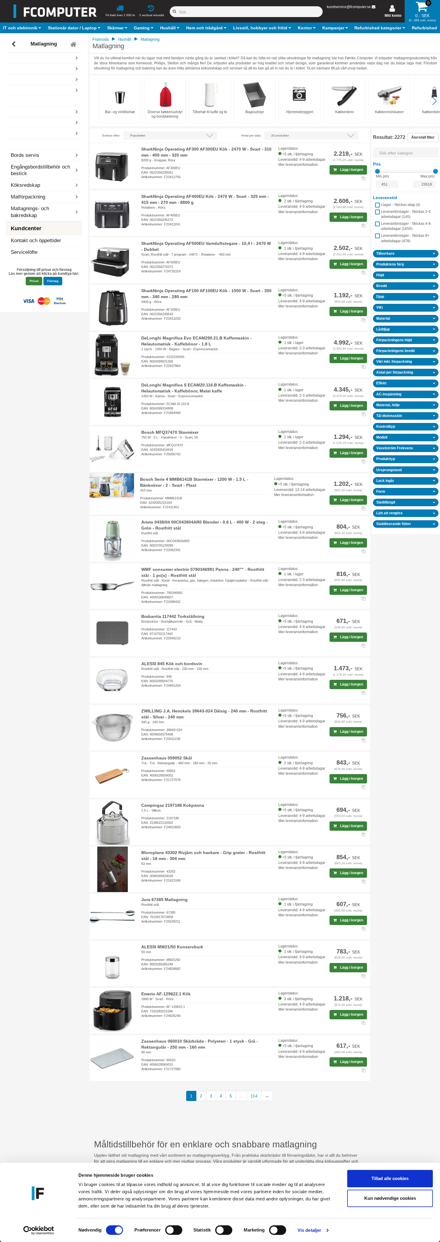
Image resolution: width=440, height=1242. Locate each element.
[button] (23, 27)
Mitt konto (393, 15)
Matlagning (44, 44)
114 (254, 1096)
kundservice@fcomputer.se (349, 7)
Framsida (100, 39)
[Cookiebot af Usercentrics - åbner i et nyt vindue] (39, 1230)
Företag (52, 281)
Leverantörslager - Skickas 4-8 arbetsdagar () (406, 226)
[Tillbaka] (14, 44)
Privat (34, 281)
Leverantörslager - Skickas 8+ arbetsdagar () (405, 238)
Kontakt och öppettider (36, 240)
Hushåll (124, 39)
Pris (377, 164)
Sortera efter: (111, 135)
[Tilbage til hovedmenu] (74, 44)
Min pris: (383, 176)
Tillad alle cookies (390, 1178)
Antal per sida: (251, 135)
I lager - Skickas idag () (400, 205)
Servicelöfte (24, 252)
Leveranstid (385, 197)
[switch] (173, 1230)
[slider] (377, 171)
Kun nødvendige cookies (390, 1198)
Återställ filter (423, 137)
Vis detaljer (309, 1230)
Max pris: (428, 176)
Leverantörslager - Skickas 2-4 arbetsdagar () (406, 214)
